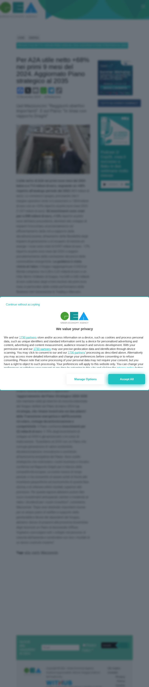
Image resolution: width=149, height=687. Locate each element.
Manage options (85, 379)
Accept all (127, 379)
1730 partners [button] (28, 337)
